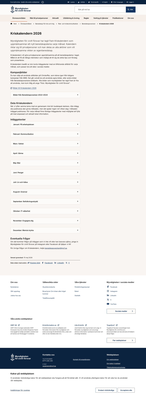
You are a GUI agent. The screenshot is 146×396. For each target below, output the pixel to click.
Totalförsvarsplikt (49, 298)
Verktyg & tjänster (100, 18)
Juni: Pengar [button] (18, 172)
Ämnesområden (18, 18)
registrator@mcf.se (49, 366)
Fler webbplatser (119, 340)
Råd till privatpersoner (39, 18)
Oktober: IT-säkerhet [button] (21, 211)
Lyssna (72, 2)
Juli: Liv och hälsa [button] (20, 182)
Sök (131, 9)
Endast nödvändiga (106, 390)
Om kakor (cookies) (113, 363)
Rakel (76, 291)
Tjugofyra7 (111, 325)
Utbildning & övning (71, 18)
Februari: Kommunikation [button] (23, 134)
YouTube (113, 304)
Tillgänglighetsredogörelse (116, 367)
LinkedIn (60, 263)
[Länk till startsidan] (20, 9)
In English (105, 2)
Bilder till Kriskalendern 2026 (24, 88)
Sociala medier (125, 312)
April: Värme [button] (18, 153)
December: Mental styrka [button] (23, 230)
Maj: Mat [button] (16, 163)
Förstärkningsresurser (82, 287)
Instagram (113, 291)
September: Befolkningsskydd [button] (25, 201)
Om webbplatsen (113, 359)
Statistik (77, 295)
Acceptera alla (126, 390)
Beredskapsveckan (89, 24)
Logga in (131, 2)
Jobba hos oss (15, 295)
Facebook (49, 263)
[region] (73, 382)
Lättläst (82, 2)
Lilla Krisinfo (79, 325)
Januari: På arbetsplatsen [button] (23, 124)
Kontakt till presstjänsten (81, 359)
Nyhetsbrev (14, 287)
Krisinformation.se (50, 325)
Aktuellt (55, 18)
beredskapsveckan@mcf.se (56, 248)
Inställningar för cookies (20, 390)
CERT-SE (13, 325)
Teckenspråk (95, 2)
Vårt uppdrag (15, 291)
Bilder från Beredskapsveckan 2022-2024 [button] (30, 95)
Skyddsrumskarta (49, 287)
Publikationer (118, 18)
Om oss (131, 18)
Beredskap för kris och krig (45, 24)
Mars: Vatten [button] (18, 144)
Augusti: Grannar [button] (20, 192)
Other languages (118, 2)
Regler (86, 18)
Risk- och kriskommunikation (68, 24)
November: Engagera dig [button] (23, 221)
